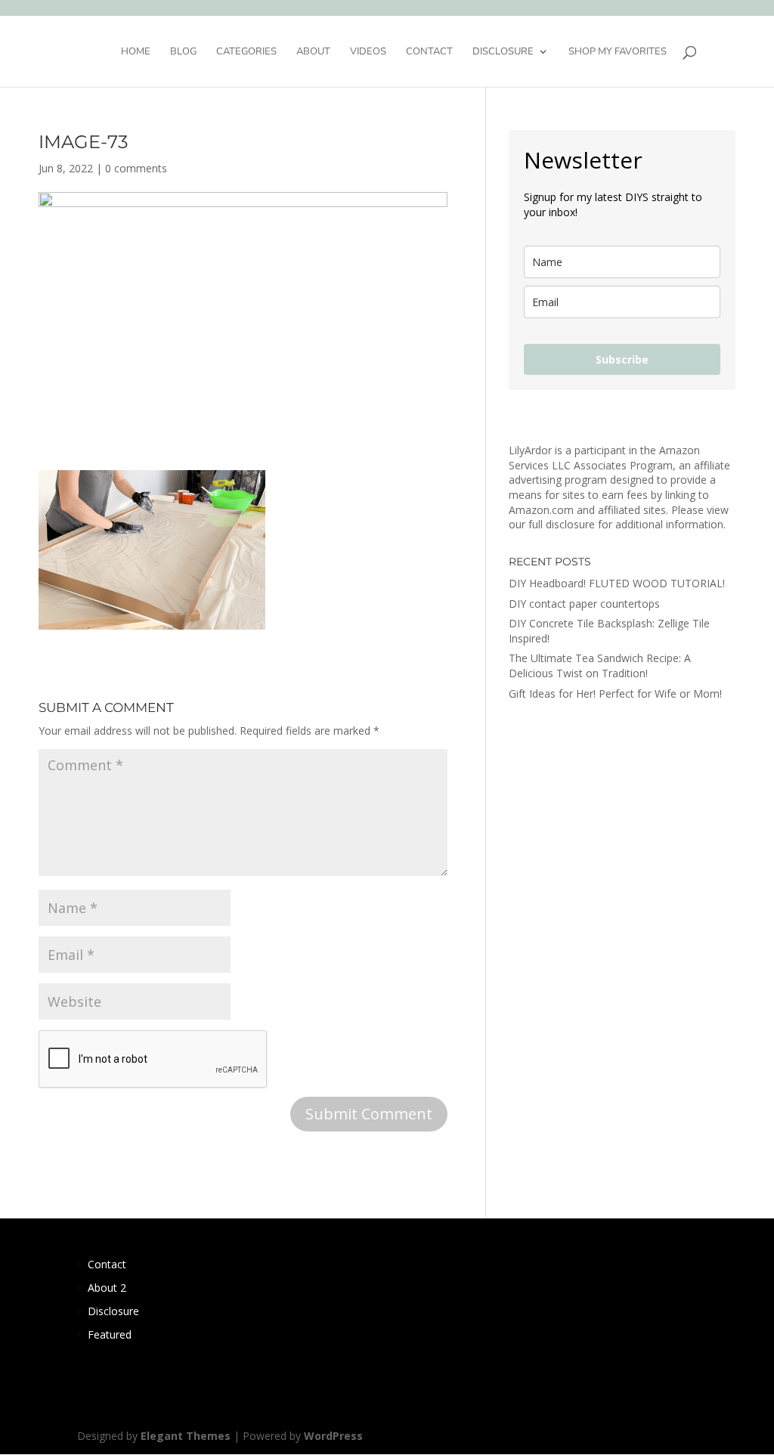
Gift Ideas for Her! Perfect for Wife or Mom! (615, 693)
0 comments (136, 168)
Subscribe (622, 359)
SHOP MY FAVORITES (617, 52)
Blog (183, 52)
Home (135, 52)
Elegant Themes (186, 1436)
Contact (429, 52)
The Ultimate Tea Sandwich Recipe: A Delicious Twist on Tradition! (600, 665)
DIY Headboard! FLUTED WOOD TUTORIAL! (617, 583)
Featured (110, 1334)
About (313, 52)
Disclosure (503, 52)
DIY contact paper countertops (584, 603)
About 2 (107, 1287)
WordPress (333, 1436)
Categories (246, 52)
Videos (368, 52)
